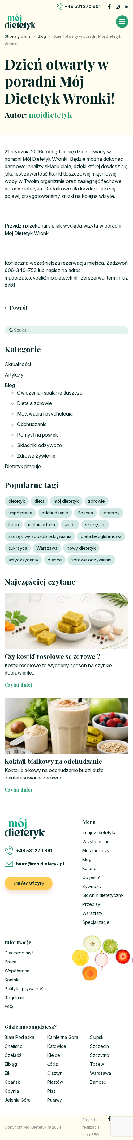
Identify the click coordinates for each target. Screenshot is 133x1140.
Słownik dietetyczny (102, 895)
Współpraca (17, 970)
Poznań (85, 512)
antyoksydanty (23, 559)
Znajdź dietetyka (99, 832)
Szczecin (99, 1046)
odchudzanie (54, 512)
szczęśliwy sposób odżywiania (39, 536)
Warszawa (47, 548)
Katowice (56, 1046)
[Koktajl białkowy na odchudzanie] (66, 726)
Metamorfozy (95, 850)
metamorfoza (41, 524)
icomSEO (90, 1134)
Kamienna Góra (62, 1037)
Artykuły (14, 375)
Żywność (91, 886)
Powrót (17, 307)
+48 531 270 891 (82, 6)
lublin (13, 524)
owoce (55, 559)
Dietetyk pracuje (23, 466)
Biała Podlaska (19, 1037)
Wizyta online (96, 841)
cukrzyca (17, 548)
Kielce (53, 1055)
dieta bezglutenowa (101, 536)
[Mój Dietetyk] (20, 22)
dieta (39, 501)
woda (70, 524)
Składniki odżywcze (39, 445)
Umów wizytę (28, 883)
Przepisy (91, 904)
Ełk (8, 1073)
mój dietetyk (66, 501)
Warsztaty (92, 913)
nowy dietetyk (81, 548)
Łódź (52, 1064)
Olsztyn (54, 1073)
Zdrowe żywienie (36, 456)
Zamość (98, 1082)
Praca (10, 961)
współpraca (20, 512)
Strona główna (18, 36)
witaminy (111, 512)
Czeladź (13, 1055)
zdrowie (96, 501)
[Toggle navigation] (122, 21)
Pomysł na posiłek (37, 435)
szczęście (95, 524)
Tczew (97, 1064)
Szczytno (99, 1055)
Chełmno (14, 1046)
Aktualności (18, 364)
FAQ (9, 1006)
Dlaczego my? (19, 952)
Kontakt (12, 979)
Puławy (54, 1100)
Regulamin (15, 997)
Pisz (51, 1091)
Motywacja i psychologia (45, 414)
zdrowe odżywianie (91, 559)
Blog (42, 36)
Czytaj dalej (18, 684)
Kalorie (89, 868)
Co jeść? (91, 877)
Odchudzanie (32, 424)
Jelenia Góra (18, 1100)
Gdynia (12, 1091)
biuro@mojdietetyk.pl (40, 863)
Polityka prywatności (26, 988)
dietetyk (16, 501)
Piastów (55, 1082)
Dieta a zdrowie (34, 403)
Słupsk (97, 1037)
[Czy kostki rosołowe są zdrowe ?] (66, 621)
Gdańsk (12, 1082)
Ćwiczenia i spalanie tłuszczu (50, 393)
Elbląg (11, 1064)
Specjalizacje (95, 922)
